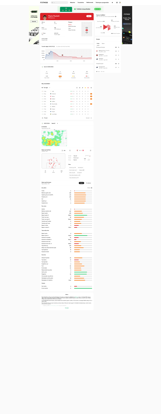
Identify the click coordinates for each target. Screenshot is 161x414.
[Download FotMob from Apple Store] (117, 3)
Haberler (72, 2)
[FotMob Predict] (127, 25)
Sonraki (87, 118)
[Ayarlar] (112, 3)
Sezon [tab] (103, 43)
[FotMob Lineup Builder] (81, 9)
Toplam (81, 183)
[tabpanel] (108, 58)
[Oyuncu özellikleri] (115, 16)
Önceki (45, 118)
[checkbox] (62, 150)
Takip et (88, 16)
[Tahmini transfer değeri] (54, 46)
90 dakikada (88, 183)
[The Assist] (34, 25)
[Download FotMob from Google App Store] (120, 3)
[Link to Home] (44, 2)
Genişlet (67, 308)
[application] (68, 55)
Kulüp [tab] (98, 43)
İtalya (44, 33)
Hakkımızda (89, 2)
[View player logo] (44, 17)
